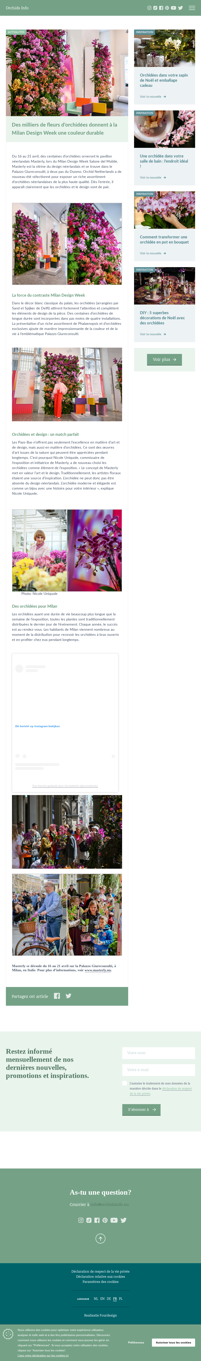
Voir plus (161, 359)
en (102, 1299)
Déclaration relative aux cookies (100, 1277)
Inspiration (144, 32)
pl (120, 1299)
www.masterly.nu (98, 970)
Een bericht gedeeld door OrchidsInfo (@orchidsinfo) (65, 785)
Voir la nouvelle (151, 96)
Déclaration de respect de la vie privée (100, 1271)
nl (96, 1299)
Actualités (16, 32)
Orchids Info (17, 8)
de (109, 1299)
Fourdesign (108, 1315)
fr (115, 1299)
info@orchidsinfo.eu (109, 1204)
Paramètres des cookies (101, 1282)
